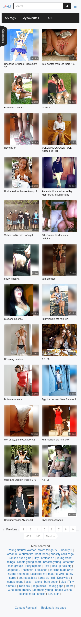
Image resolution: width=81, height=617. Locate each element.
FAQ (49, 18)
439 (28, 536)
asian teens (34, 582)
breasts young (52, 562)
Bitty (36, 558)
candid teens (15, 582)
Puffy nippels (33, 566)
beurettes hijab (28, 578)
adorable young (43, 590)
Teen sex (24, 586)
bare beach (51, 582)
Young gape (55, 586)
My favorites (30, 18)
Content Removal (26, 607)
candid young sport (29, 562)
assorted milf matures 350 (47, 574)
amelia (41, 594)
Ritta (46, 566)
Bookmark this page (53, 607)
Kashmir (27, 570)
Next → (50, 536)
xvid (7, 6)
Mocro (70, 586)
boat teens (42, 554)
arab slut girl (47, 578)
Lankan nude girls (20, 558)
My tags (10, 18)
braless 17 (47, 558)
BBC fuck (53, 594)
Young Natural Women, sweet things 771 (33, 550)
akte (63, 582)
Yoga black (39, 586)
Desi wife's (63, 578)
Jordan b (11, 554)
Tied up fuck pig (61, 566)
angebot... (13, 570)
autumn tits (26, 554)
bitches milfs (27, 594)
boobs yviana (63, 590)
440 (38, 536)
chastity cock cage (62, 554)
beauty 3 (66, 550)
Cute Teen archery (19, 590)
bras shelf (41, 570)
